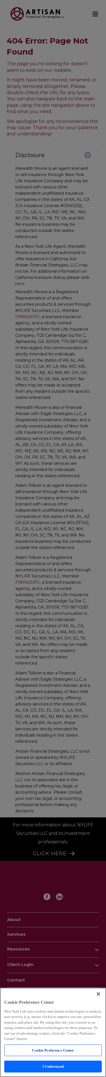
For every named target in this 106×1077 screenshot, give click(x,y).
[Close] (98, 994)
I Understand (53, 1066)
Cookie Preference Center (53, 1050)
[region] (53, 1032)
